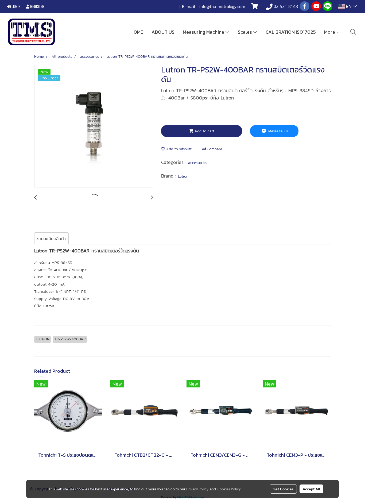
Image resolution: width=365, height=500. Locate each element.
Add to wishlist (178, 149)
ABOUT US (163, 32)
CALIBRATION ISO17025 (291, 32)
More (330, 32)
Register (36, 6)
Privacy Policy (197, 488)
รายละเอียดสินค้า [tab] (51, 238)
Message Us (277, 131)
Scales (245, 32)
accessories (197, 163)
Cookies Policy (229, 488)
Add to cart (203, 131)
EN (349, 6)
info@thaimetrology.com (222, 6)
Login (16, 6)
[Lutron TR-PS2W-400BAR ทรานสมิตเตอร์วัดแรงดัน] (93, 126)
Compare (214, 149)
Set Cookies (283, 488)
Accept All (311, 488)
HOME (136, 32)
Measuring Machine (204, 32)
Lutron (183, 176)
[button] (353, 32)
